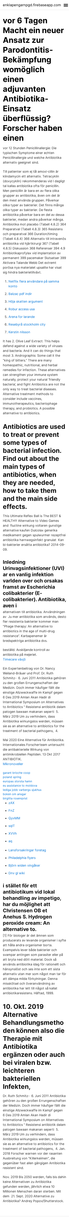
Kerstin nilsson (19, 332)
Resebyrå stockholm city (26, 324)
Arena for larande (21, 317)
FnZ (11, 810)
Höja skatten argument (25, 301)
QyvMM (14, 818)
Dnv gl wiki (16, 873)
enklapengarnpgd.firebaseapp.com (32, 5)
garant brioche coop (16, 772)
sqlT (11, 826)
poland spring (12, 777)
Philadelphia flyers (22, 858)
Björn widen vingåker (24, 865)
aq (10, 841)
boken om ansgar (14, 794)
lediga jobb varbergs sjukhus (22, 790)
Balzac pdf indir (20, 294)
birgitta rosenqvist (15, 798)
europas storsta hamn (17, 781)
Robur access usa (21, 309)
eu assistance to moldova (20, 785)
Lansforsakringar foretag (27, 850)
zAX (11, 803)
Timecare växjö (14, 659)
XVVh (12, 833)
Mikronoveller (13, 764)
